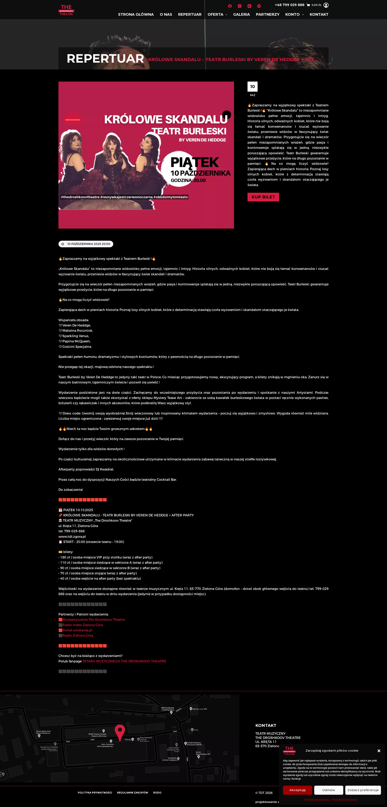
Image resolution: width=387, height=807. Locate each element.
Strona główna (136, 14)
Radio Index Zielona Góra (82, 625)
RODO (157, 792)
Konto (292, 14)
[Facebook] (230, 6)
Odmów (328, 790)
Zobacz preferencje (363, 790)
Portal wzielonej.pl (77, 630)
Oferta (215, 14)
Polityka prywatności (317, 799)
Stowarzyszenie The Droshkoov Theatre (93, 619)
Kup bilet (263, 197)
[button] (379, 751)
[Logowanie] (326, 5)
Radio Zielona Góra (77, 635)
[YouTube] (249, 6)
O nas (166, 14)
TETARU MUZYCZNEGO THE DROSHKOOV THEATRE (124, 661)
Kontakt (319, 14)
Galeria (241, 14)
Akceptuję (297, 790)
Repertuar (190, 14)
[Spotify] (259, 6)
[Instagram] (239, 6)
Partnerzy (267, 14)
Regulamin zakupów (132, 792)
